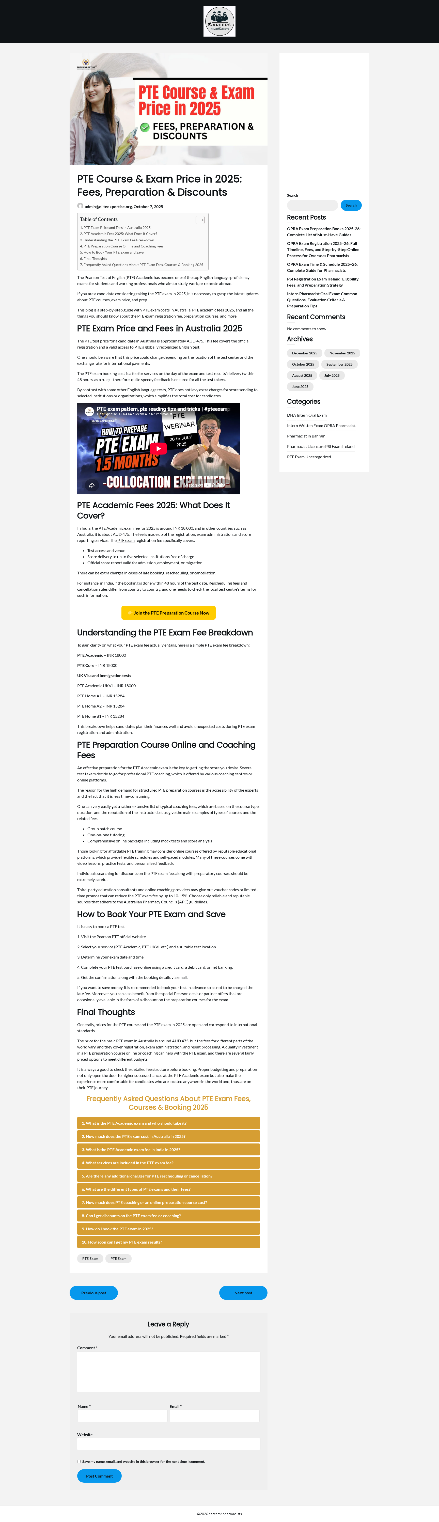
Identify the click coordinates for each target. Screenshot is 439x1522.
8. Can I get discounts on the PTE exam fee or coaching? (131, 1215)
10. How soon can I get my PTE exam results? (122, 1241)
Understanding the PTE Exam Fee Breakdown (119, 240)
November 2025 (342, 353)
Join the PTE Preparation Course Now (171, 613)
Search (292, 195)
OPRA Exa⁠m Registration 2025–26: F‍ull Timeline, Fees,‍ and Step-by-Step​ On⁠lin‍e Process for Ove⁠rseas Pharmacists (323, 249)
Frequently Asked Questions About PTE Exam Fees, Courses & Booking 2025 (143, 264)
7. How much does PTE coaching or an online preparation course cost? (144, 1202)
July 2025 (332, 375)
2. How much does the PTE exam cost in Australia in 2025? (133, 1136)
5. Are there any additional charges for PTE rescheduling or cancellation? (147, 1175)
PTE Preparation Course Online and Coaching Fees (123, 246)
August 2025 (302, 375)
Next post (243, 1292)
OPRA (329, 425)
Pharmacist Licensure (305, 446)
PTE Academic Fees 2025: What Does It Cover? (120, 233)
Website (85, 1434)
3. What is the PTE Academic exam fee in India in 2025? (131, 1149)
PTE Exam (90, 1258)
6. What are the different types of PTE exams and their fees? (136, 1189)
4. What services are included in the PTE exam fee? (128, 1162)
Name (84, 1406)
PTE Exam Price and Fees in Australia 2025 (117, 227)
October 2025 (303, 364)
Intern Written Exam (305, 425)
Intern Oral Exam (312, 415)
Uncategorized (318, 456)
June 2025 (300, 386)
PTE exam (126, 540)
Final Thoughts (95, 258)
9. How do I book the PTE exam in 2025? (117, 1228)
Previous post (93, 1292)
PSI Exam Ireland (340, 446)
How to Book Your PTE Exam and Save (114, 252)
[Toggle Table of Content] (197, 220)
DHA (291, 415)
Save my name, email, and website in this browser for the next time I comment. (143, 1461)
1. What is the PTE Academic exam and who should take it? (134, 1123)
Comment (87, 1347)
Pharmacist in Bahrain (306, 435)
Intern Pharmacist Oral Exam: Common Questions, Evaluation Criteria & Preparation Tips (322, 299)
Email (176, 1406)
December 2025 (304, 353)
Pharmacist (346, 425)
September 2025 (339, 364)
